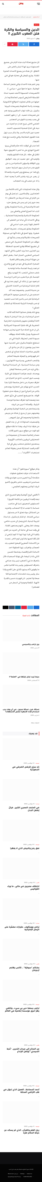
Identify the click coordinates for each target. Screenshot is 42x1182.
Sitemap (22, 1174)
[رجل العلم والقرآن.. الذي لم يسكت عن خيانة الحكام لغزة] (21, 1112)
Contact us (29, 1174)
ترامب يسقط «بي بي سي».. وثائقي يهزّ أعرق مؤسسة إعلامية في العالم (22, 1009)
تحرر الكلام (23, 17)
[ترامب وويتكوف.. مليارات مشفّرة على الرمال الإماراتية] (21, 909)
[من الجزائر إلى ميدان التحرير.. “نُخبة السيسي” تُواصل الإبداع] (21, 1031)
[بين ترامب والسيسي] (21, 630)
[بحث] (3, 3)
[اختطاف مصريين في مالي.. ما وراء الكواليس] (21, 868)
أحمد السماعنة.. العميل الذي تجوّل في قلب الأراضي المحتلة (21, 1091)
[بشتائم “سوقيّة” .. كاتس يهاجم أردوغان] (21, 950)
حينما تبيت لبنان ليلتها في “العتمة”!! (24, 676)
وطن (37, 38)
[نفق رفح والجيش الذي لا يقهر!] (21, 830)
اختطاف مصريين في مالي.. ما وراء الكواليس (23, 887)
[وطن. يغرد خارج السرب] (21, 3)
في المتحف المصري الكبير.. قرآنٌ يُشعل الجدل (24, 809)
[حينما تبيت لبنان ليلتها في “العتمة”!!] (21, 663)
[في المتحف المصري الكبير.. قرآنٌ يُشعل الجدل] (21, 790)
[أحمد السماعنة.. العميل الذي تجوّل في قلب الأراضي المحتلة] (21, 1072)
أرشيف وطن (28, 17)
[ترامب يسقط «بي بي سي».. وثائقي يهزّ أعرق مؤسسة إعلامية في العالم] (21, 990)
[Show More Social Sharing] (5, 44)
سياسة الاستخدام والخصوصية (14, 1176)
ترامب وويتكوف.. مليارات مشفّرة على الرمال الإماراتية (22, 928)
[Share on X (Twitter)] (23, 44)
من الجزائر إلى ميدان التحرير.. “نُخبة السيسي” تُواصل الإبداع (23, 1050)
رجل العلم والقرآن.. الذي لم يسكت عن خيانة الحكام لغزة (21, 1131)
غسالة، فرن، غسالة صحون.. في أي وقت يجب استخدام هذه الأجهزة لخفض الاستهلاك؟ (21, 710)
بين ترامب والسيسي (30, 644)
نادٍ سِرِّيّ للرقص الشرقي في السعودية (25, 768)
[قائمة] (38, 3)
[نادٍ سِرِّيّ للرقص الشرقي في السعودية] (21, 749)
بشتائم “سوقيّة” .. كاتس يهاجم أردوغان (24, 969)
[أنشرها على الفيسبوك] (34, 44)
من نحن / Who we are (13, 1174)
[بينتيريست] (12, 44)
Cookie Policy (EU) (27, 1176)
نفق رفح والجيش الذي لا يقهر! (24, 848)
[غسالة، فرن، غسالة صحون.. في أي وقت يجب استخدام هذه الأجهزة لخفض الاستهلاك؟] (21, 695)
